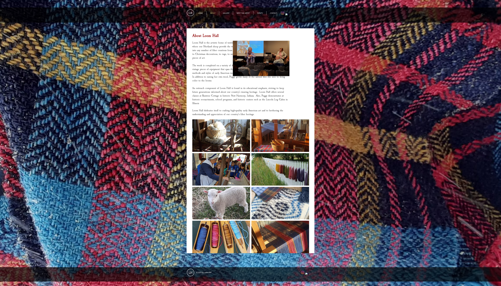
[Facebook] (286, 14)
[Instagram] (282, 13)
